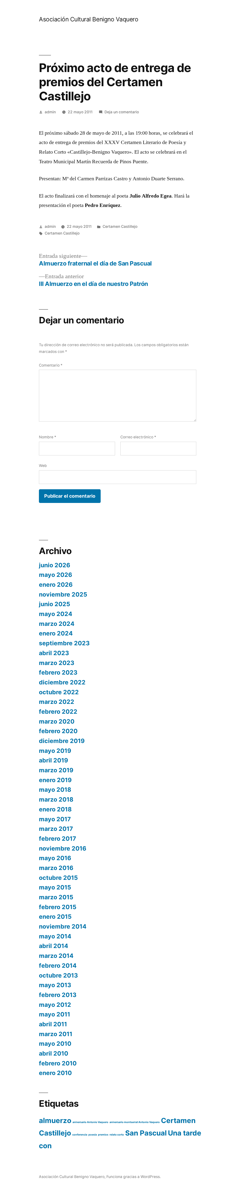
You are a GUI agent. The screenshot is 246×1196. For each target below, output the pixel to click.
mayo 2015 (55, 887)
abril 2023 (54, 653)
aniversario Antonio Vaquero (90, 1122)
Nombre (47, 437)
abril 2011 (53, 1024)
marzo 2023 (56, 662)
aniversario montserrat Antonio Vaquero (135, 1122)
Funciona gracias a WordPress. (133, 1176)
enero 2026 (56, 584)
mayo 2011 (54, 1014)
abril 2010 (53, 1053)
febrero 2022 (58, 711)
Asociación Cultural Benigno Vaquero (88, 19)
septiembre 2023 (64, 643)
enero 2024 (56, 633)
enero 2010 (55, 1072)
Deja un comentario (122, 112)
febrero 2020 (58, 731)
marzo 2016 (56, 867)
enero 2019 (55, 780)
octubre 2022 (59, 692)
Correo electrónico (138, 437)
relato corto (117, 1134)
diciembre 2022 (62, 682)
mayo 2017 (55, 819)
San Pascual (146, 1133)
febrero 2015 (57, 907)
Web (43, 465)
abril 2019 (53, 760)
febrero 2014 (58, 965)
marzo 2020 (56, 721)
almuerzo (55, 1120)
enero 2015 (55, 916)
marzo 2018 (56, 799)
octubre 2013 (58, 975)
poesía (92, 1134)
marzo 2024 (56, 623)
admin (50, 112)
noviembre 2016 (62, 848)
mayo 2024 (55, 613)
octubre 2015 (58, 877)
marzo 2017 (56, 828)
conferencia (79, 1134)
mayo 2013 (55, 985)
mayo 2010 (55, 1043)
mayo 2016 (55, 858)
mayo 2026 (55, 574)
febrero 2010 (58, 1063)
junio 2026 (54, 565)
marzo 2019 (56, 770)
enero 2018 (55, 809)
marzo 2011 (55, 1034)
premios (103, 1134)
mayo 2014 (55, 936)
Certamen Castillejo (120, 226)
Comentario (50, 365)
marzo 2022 (56, 701)
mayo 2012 (55, 1004)
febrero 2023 (58, 672)
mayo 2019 (55, 750)
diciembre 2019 (62, 740)
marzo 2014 (56, 955)
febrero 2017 (57, 838)
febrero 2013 (57, 994)
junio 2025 (54, 604)
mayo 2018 (55, 789)
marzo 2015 (56, 897)
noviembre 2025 (63, 594)
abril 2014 (53, 945)
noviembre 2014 (62, 926)
